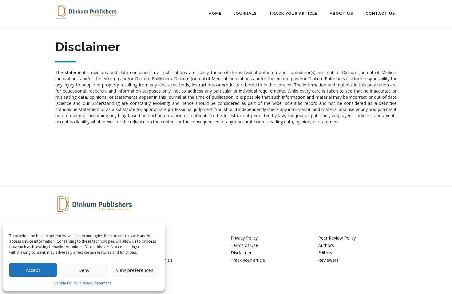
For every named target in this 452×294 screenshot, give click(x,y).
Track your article (248, 260)
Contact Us (380, 13)
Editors (325, 253)
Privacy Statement (95, 283)
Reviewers (328, 260)
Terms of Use (244, 245)
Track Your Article (293, 13)
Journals (245, 13)
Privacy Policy (244, 238)
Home (215, 13)
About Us (341, 13)
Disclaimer (241, 253)
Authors (326, 245)
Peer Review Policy (337, 238)
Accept (33, 270)
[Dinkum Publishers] (86, 11)
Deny (83, 270)
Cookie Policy (65, 283)
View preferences (134, 270)
